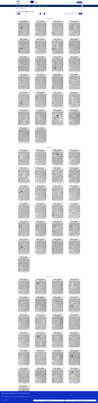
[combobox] (42, 13)
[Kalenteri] (17, 14)
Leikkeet (39, 5)
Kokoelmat (24, 5)
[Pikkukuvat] (19, 14)
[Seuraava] (44, 14)
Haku (19, 5)
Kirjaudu (80, 2)
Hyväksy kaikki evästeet (49, 400)
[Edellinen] (40, 14)
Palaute (67, 2)
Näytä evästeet (5, 400)
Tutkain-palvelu (45, 5)
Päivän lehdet (34, 5)
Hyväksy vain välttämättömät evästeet (80, 400)
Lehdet (28, 5)
